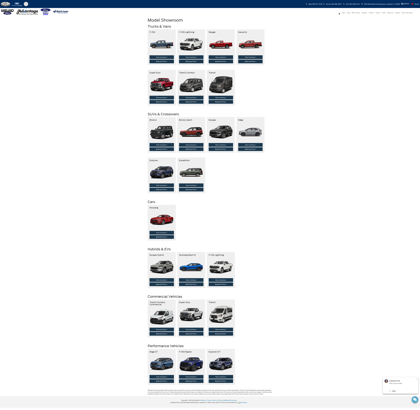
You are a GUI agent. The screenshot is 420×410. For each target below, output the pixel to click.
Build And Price (161, 61)
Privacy (220, 400)
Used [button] (348, 13)
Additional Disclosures (230, 400)
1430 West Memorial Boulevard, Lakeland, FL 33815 (381, 4)
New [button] (343, 13)
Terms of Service (212, 400)
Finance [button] (371, 13)
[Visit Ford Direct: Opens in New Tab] (243, 402)
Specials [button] (364, 13)
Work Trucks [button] (356, 13)
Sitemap (202, 400)
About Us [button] (390, 13)
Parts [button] (384, 13)
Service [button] (378, 13)
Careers (397, 13)
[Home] (339, 14)
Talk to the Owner (407, 13)
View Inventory (161, 57)
